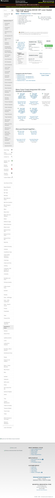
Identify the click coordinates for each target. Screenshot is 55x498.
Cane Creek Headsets (7, 68)
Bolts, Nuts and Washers (7, 215)
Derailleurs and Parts (7, 279)
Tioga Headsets (8, 117)
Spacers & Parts (8, 145)
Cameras (6, 249)
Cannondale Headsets (7, 72)
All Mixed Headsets (7, 43)
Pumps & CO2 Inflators (7, 360)
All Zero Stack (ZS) (8, 39)
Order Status (34, 471)
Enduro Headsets (8, 82)
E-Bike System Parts (7, 287)
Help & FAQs (34, 468)
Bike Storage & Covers (7, 206)
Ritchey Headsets (8, 104)
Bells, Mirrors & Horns (7, 199)
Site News (33, 460)
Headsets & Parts (7, 327)
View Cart (46, 1)
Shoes (5, 384)
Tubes (5, 413)
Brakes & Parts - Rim (7, 239)
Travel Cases (7, 411)
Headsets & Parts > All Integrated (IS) (25, 76)
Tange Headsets (8, 114)
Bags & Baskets (7, 187)
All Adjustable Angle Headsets (8, 47)
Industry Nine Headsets (8, 91)
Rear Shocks (6, 369)
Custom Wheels (7, 177)
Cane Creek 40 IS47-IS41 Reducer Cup (21, 140)
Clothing (6, 265)
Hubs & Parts (7, 333)
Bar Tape (6, 192)
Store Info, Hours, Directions (42, 489)
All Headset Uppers (7, 24)
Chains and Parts (7, 263)
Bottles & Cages (7, 221)
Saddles (5, 376)
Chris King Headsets (7, 76)
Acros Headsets (8, 59)
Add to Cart (49, 45)
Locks (5, 340)
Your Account (34, 469)
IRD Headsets (8, 94)
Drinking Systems (8, 282)
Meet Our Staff (34, 450)
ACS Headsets (8, 61)
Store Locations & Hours (8, 153)
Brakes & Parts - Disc (7, 230)
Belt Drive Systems (8, 202)
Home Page (6, 150)
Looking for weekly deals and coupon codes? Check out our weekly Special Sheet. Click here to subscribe (27, 6)
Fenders (5, 294)
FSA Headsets (8, 85)
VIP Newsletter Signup (36, 462)
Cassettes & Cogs (8, 252)
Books (5, 218)
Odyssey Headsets (7, 98)
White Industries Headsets (8, 124)
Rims (5, 372)
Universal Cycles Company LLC (41, 477)
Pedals (5, 357)
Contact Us (6, 156)
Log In (16, 2)
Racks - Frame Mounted (7, 366)
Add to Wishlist (48, 48)
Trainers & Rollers (7, 408)
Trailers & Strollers (8, 405)
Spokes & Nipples (8, 391)
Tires (5, 398)
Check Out (51, 1)
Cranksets (6, 274)
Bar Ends (6, 190)
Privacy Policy (34, 451)
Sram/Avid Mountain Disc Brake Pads (34, 140)
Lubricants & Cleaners (6, 344)
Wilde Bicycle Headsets (8, 128)
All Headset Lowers (7, 28)
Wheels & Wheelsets (6, 423)
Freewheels (6, 311)
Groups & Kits (7, 318)
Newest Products (6, 166)
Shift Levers (6, 382)
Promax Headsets (9, 101)
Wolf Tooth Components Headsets (7, 133)
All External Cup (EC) (8, 32)
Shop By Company (6, 174)
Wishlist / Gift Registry (7, 161)
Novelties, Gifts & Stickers (7, 349)
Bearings (6, 195)
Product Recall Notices (36, 454)
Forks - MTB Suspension (6, 301)
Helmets (5, 330)
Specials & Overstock (6, 170)
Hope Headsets (8, 88)
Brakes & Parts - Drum (7, 234)
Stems (5, 394)
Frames (5, 308)
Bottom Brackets (7, 224)
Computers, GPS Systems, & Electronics (7, 270)
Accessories (7, 143)
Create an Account (23, 2)
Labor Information (8, 427)
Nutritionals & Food (8, 353)
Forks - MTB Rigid (8, 297)
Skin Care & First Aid (7, 388)
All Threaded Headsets (7, 55)
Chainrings (6, 260)
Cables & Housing (8, 246)
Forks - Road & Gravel (7, 305)
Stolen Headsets (8, 107)
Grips (5, 315)
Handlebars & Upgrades (7, 323)
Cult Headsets (8, 79)
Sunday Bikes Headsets (8, 111)
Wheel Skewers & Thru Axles (7, 418)
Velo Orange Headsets (7, 120)
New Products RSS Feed (36, 459)
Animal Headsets (8, 64)
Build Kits (6, 242)
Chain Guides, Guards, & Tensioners (7, 256)
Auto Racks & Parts (8, 183)
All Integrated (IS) (8, 35)
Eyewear (6, 290)
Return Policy (34, 453)
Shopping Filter (7, 13)
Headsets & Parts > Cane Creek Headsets (26, 80)
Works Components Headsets (7, 139)
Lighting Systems (7, 337)
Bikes (5, 209)
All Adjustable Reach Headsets (8, 51)
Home (17, 13)
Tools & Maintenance (7, 402)
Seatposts (6, 379)
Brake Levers (7, 227)
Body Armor (6, 212)
